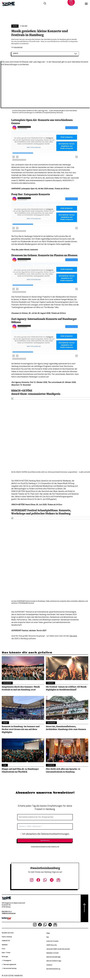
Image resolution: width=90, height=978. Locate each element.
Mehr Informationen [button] (34, 147)
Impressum (49, 965)
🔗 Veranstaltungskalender (9, 964)
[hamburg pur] (6, 919)
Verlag (48, 933)
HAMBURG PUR (6, 940)
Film (4, 765)
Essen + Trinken (6, 952)
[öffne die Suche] (44, 4)
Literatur (51, 765)
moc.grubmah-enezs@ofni (9, 913)
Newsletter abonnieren (8, 932)
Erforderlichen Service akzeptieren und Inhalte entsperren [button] (67, 146)
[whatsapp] (45, 880)
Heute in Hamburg (7, 936)
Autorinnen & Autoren (52, 941)
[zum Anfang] (84, 908)
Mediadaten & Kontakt (52, 953)
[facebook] (38, 880)
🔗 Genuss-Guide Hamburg (9, 968)
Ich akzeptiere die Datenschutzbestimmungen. (46, 834)
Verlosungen (5, 956)
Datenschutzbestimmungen (53, 960)
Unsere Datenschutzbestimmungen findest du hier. (45, 846)
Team (47, 937)
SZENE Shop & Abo (51, 945)
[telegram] (51, 880)
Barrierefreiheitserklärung (53, 968)
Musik (15, 26)
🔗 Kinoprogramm (6, 960)
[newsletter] (58, 880)
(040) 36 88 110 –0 (7, 911)
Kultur (3, 948)
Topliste (50, 683)
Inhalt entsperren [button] (67, 137)
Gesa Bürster (18, 47)
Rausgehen (7, 683)
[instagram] (31, 880)
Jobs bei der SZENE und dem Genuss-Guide (58, 949)
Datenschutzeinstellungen (53, 957)
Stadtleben (5, 944)
